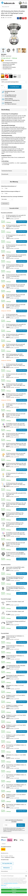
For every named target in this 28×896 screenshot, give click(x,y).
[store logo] (8, 2)
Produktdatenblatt (8, 60)
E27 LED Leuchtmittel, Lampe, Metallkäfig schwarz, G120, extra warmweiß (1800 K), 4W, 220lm (15, 554)
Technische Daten (6, 171)
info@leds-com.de (6, 830)
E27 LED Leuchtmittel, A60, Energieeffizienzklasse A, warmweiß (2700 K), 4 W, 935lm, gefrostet (16, 316)
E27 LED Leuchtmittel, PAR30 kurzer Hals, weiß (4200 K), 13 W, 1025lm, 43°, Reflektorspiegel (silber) (16, 504)
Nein (6, 188)
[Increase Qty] (6, 87)
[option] (2, 76)
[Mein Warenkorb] (23, 2)
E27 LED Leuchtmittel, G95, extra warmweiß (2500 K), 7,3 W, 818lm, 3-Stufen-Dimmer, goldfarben (15, 286)
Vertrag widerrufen (7, 863)
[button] (8, 50)
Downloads (4, 174)
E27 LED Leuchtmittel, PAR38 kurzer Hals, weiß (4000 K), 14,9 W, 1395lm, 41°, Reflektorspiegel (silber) (16, 445)
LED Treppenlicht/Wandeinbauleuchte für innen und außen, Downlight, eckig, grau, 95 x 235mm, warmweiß (15, 588)
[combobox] (10, 6)
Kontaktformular (5, 859)
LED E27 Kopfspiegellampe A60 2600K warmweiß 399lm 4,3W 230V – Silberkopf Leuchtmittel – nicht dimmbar (15, 356)
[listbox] (14, 77)
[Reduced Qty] (2, 87)
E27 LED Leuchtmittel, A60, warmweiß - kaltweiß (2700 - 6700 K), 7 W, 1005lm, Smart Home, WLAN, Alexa (15, 366)
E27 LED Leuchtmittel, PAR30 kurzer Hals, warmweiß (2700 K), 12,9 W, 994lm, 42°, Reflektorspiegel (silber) (15, 524)
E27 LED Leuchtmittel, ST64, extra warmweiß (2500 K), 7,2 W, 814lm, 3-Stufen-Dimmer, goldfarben (15, 455)
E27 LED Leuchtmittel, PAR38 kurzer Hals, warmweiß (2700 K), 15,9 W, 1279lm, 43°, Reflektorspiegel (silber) (15, 514)
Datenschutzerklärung (7, 831)
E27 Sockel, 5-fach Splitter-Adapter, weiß (15, 611)
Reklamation (6, 867)
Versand (9, 56)
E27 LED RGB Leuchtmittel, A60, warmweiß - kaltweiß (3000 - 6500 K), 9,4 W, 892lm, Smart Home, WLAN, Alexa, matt (15, 425)
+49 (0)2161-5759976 (9, 857)
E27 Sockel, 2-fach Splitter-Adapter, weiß (15, 601)
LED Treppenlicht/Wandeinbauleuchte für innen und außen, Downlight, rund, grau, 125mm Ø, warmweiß (15, 579)
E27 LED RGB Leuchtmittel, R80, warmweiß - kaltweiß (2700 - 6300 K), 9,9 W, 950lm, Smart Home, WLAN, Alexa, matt (15, 534)
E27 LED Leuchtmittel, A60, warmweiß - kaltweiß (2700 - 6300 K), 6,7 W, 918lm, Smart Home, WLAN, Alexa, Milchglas (15, 485)
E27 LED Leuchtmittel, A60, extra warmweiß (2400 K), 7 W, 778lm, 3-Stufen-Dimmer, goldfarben (15, 346)
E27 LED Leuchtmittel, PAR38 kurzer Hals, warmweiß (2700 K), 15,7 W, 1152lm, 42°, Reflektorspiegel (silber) (15, 266)
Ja (2, 188)
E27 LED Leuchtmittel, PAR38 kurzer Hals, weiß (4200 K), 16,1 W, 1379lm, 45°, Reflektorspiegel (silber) (16, 465)
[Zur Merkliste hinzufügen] (22, 87)
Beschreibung (5, 109)
